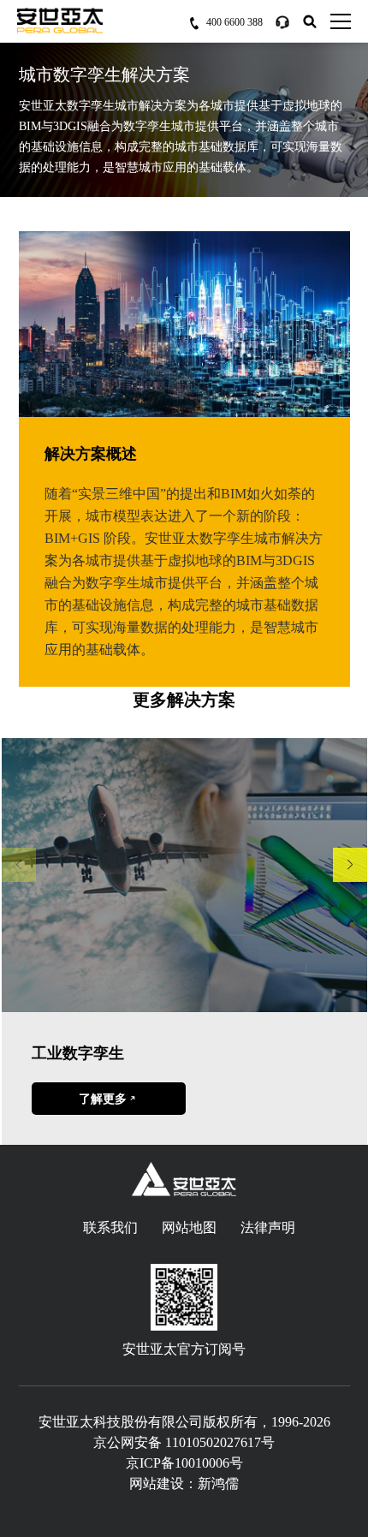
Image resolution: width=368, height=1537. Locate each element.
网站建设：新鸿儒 (184, 1483)
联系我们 (110, 1227)
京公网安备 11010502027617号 (184, 1442)
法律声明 (267, 1227)
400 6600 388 (234, 22)
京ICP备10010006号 (184, 1463)
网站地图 (189, 1227)
